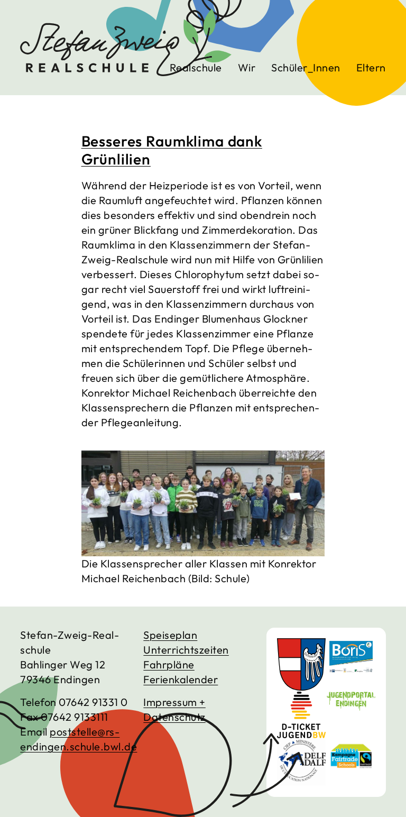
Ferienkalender (180, 679)
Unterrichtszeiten (186, 649)
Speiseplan (170, 634)
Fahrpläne (169, 664)
